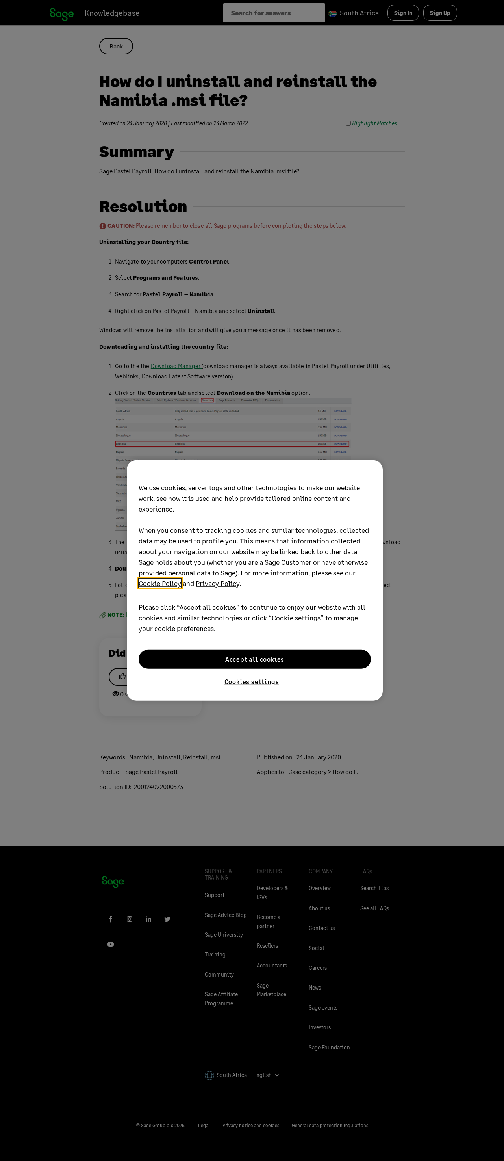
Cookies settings (251, 681)
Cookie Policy (160, 583)
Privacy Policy (217, 583)
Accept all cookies (254, 659)
